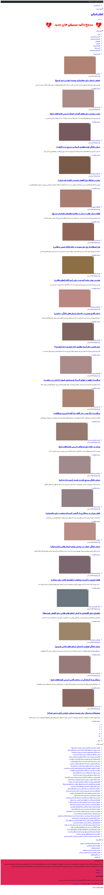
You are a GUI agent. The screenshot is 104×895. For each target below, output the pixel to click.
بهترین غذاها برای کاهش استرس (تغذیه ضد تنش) (79, 180)
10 (99, 734)
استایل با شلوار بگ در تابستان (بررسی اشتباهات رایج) (86, 809)
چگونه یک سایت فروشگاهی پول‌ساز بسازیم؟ (88, 834)
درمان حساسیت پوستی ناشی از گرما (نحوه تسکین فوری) (85, 793)
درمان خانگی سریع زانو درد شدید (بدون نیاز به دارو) (79, 480)
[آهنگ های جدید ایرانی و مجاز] (73, 28)
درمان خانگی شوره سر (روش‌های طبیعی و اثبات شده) (86, 818)
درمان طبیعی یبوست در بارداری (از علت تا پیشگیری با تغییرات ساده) (82, 836)
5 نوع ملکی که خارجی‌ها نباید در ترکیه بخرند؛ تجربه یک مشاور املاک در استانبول (79, 816)
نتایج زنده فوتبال (95, 848)
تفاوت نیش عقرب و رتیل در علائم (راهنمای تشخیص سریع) (76, 213)
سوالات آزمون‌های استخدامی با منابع (90, 843)
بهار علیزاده (97, 76)
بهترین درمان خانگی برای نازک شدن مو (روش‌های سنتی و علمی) (83, 798)
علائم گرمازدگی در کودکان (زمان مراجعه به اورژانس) (86, 822)
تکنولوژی (97, 41)
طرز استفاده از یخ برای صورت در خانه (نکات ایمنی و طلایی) (76, 247)
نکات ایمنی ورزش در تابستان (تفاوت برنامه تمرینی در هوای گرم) (83, 811)
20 (99, 736)
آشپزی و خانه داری (95, 37)
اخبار (98, 34)
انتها (99, 740)
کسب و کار (97, 48)
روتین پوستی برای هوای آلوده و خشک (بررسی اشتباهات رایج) (75, 114)
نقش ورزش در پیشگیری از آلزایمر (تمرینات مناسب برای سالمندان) (73, 513)
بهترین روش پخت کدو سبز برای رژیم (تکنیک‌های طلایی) (77, 280)
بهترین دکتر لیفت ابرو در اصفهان (91, 850)
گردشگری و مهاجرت (95, 50)
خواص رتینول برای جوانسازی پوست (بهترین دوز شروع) (77, 80)
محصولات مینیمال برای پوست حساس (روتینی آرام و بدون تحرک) (73, 713)
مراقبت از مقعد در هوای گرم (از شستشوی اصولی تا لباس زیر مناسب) (72, 380)
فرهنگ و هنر (96, 46)
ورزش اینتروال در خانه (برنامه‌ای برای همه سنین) (87, 813)
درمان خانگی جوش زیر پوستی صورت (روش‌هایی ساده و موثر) (75, 546)
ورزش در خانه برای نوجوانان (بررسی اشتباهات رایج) (79, 446)
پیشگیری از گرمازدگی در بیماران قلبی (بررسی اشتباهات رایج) (75, 680)
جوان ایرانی (75, 884)
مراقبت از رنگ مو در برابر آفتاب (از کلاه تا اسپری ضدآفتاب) (77, 413)
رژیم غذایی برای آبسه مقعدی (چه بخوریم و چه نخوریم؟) (77, 347)
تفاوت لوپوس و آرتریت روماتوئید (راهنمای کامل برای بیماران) (75, 580)
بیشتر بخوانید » (96, 88)
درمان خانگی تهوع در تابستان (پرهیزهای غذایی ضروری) (77, 646)
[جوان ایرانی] (99, 31)
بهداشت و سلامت (95, 39)
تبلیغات (98, 870)
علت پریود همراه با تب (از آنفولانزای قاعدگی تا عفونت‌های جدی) (83, 829)
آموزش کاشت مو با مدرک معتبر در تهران (89, 852)
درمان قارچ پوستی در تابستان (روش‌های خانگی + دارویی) (77, 313)
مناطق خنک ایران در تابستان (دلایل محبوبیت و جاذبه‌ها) (85, 804)
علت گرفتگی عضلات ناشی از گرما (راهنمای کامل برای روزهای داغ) (83, 820)
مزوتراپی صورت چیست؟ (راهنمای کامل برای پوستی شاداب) (84, 802)
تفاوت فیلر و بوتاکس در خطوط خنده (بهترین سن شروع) (85, 800)
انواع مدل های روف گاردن (93, 846)
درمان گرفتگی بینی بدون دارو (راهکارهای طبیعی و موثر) (85, 827)
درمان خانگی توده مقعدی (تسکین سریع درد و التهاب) (78, 147)
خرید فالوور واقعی (95, 855)
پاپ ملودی (97, 857)
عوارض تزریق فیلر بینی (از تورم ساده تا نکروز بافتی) (87, 795)
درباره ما (98, 872)
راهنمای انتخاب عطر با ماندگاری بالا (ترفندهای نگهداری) (85, 807)
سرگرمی (98, 43)
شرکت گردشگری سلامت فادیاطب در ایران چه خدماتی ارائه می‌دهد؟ (82, 825)
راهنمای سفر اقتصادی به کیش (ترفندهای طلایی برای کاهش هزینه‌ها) (71, 613)
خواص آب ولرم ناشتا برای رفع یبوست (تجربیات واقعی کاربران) (84, 832)
